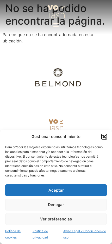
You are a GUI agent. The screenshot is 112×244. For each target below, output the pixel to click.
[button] (104, 136)
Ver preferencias (56, 219)
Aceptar (56, 190)
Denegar (56, 204)
